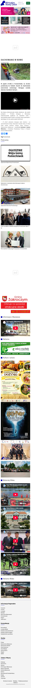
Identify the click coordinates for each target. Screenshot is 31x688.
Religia (2, 675)
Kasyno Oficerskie (5, 668)
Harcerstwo (3, 663)
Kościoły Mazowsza (5, 670)
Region (2, 617)
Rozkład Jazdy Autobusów (7, 630)
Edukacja (3, 662)
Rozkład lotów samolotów (7, 634)
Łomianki (3, 611)
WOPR (2, 653)
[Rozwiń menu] (28, 3)
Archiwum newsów (7, 681)
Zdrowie (3, 676)
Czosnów (3, 608)
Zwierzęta (3, 678)
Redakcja (15, 681)
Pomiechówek (6, 137)
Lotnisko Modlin (4, 629)
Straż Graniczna (4, 647)
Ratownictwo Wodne (5, 645)
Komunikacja (4, 627)
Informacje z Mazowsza (6, 666)
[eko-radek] (15, 348)
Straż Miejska (4, 648)
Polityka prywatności (23, 681)
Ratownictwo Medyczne (6, 644)
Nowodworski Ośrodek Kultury (7, 673)
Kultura (2, 671)
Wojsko (2, 652)
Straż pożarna (4, 650)
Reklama (15, 682)
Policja (2, 642)
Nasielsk (3, 612)
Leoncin (2, 609)
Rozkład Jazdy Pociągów (6, 632)
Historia (2, 665)
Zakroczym (3, 619)
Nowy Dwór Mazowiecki (6, 614)
